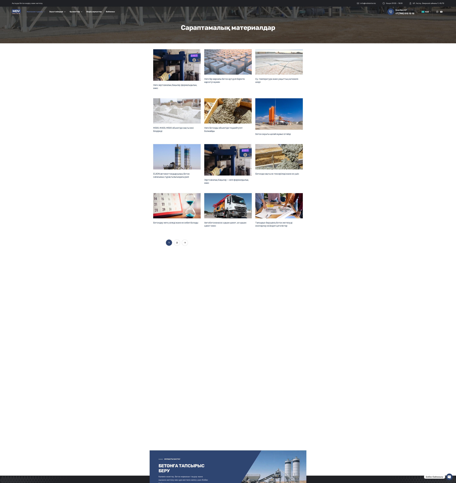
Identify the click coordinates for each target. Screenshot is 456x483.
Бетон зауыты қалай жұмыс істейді (273, 134)
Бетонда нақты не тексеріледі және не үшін (277, 174)
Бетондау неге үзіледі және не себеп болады (175, 222)
